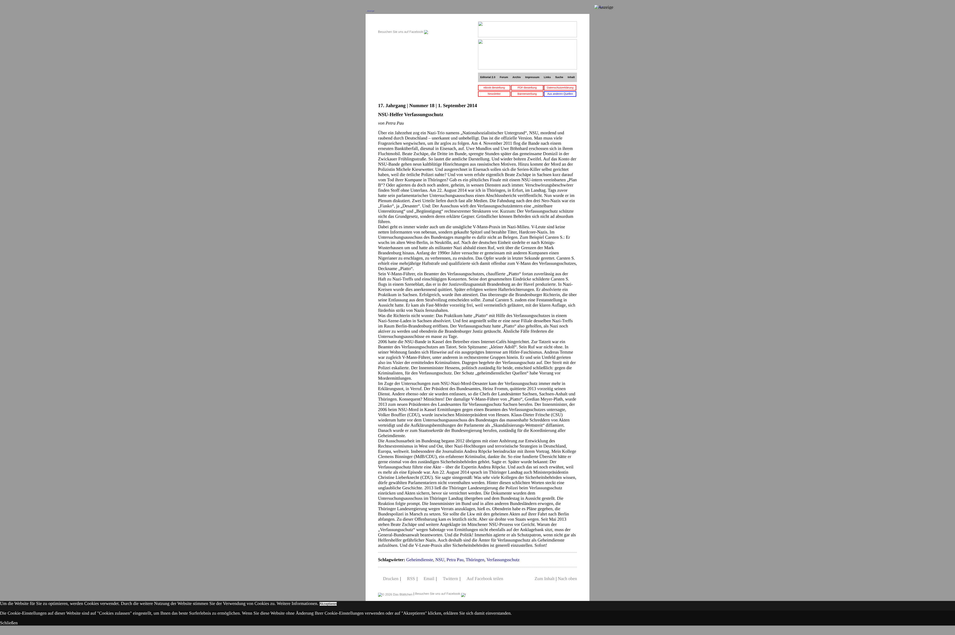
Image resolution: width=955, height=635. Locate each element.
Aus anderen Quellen (560, 93)
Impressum (532, 77)
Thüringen (475, 559)
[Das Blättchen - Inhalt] (403, 24)
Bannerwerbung (527, 93)
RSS (411, 578)
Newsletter (494, 93)
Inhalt (571, 77)
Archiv (517, 77)
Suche (559, 77)
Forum (504, 77)
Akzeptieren (328, 604)
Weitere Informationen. (297, 603)
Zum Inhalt (544, 578)
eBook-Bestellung (494, 87)
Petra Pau (454, 559)
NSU (439, 559)
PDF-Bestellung (527, 87)
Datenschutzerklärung (560, 87)
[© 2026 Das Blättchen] (395, 593)
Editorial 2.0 (487, 77)
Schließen (9, 622)
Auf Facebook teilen (485, 578)
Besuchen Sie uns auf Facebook (401, 32)
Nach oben (567, 578)
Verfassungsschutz (503, 559)
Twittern (450, 578)
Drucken (390, 578)
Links (547, 77)
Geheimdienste (419, 559)
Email (429, 578)
